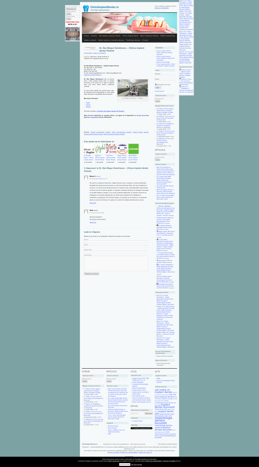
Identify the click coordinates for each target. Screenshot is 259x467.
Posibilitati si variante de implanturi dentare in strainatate (186, 90)
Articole (94, 35)
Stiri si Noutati (112, 428)
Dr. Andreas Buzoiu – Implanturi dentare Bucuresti (185, 47)
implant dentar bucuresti (165, 405)
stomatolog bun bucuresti (165, 436)
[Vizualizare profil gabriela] (158, 139)
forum (144, 115)
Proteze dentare (113, 426)
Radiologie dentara (133, 40)
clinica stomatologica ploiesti (121, 132)
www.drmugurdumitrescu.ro (93, 75)
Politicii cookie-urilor (113, 461)
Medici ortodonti (90, 40)
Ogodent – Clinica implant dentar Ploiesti (99, 157)
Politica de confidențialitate (128, 452)
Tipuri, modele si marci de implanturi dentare (116, 431)
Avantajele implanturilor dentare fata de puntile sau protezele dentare (165, 286)
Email (86, 245)
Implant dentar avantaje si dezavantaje (140, 393)
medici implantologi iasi (162, 433)
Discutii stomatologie (163, 62)
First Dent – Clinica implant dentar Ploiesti (111, 157)
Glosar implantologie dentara (141, 402)
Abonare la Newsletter (162, 8)
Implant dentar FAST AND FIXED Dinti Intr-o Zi (140, 379)
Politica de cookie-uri (145, 452)
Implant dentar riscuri (139, 390)
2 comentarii (88, 53)
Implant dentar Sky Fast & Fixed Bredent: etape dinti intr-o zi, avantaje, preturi (166, 233)
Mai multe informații (136, 464)
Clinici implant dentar (130, 35)
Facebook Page (137, 421)
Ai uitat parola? (159, 91)
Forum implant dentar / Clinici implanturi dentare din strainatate (166, 58)
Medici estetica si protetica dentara (111, 40)
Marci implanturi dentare (149, 35)
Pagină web (87, 250)
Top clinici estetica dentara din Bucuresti (165, 187)
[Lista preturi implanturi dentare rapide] (157, 260)
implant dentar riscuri (166, 414)
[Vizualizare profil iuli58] (158, 109)
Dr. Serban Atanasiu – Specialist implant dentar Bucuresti (164, 227)
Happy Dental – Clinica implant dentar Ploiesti (122, 157)
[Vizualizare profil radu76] (158, 124)
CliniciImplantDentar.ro (90, 444)
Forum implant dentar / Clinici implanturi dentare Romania (164, 52)
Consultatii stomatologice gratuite (140, 385)
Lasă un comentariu (99, 53)
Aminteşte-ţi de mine (163, 85)
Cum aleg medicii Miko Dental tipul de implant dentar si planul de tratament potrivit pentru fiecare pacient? (164, 180)
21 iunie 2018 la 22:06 (97, 213)
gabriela (161, 139)
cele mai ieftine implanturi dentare (166, 398)
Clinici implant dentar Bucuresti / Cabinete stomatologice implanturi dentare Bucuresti (164, 279)
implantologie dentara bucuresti (163, 420)
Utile (109, 434)
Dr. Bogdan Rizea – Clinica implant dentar (88, 157)
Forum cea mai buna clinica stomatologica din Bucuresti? (186, 82)
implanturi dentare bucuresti (163, 428)
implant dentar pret (164, 412)
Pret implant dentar (138, 396)
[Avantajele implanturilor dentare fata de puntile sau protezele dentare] (157, 284)
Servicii (88, 107)
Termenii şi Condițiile (169, 461)
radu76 (184, 87)
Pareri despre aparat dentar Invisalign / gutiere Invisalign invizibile (185, 73)
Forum (86, 35)
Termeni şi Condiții (113, 452)
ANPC (158, 378)
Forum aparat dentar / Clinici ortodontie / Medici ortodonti (166, 65)
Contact (145, 40)
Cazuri (88, 105)
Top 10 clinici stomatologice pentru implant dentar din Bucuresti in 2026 (165, 197)
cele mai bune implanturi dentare (165, 395)
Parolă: (157, 79)
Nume (86, 239)
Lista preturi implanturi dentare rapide (164, 261)
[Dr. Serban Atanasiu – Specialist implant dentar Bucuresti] (157, 225)
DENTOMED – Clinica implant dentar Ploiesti (133, 157)
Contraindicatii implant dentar (141, 400)
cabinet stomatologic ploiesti (100, 132)
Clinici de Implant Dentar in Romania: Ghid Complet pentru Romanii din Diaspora (166, 191)
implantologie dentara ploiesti (93, 134)
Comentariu (87, 255)
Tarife (88, 103)
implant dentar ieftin (161, 409)
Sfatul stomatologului (139, 388)
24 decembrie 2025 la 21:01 (99, 179)
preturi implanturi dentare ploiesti (114, 134)
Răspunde (93, 203)
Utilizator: (158, 74)
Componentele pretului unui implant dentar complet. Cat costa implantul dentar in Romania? (166, 255)
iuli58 (183, 70)
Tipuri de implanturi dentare (141, 398)
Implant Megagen (138, 382)
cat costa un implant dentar (163, 391)
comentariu (94, 117)
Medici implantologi (168, 35)
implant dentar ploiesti (140, 132)
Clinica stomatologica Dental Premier (166, 381)
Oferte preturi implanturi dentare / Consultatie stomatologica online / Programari (165, 220)
